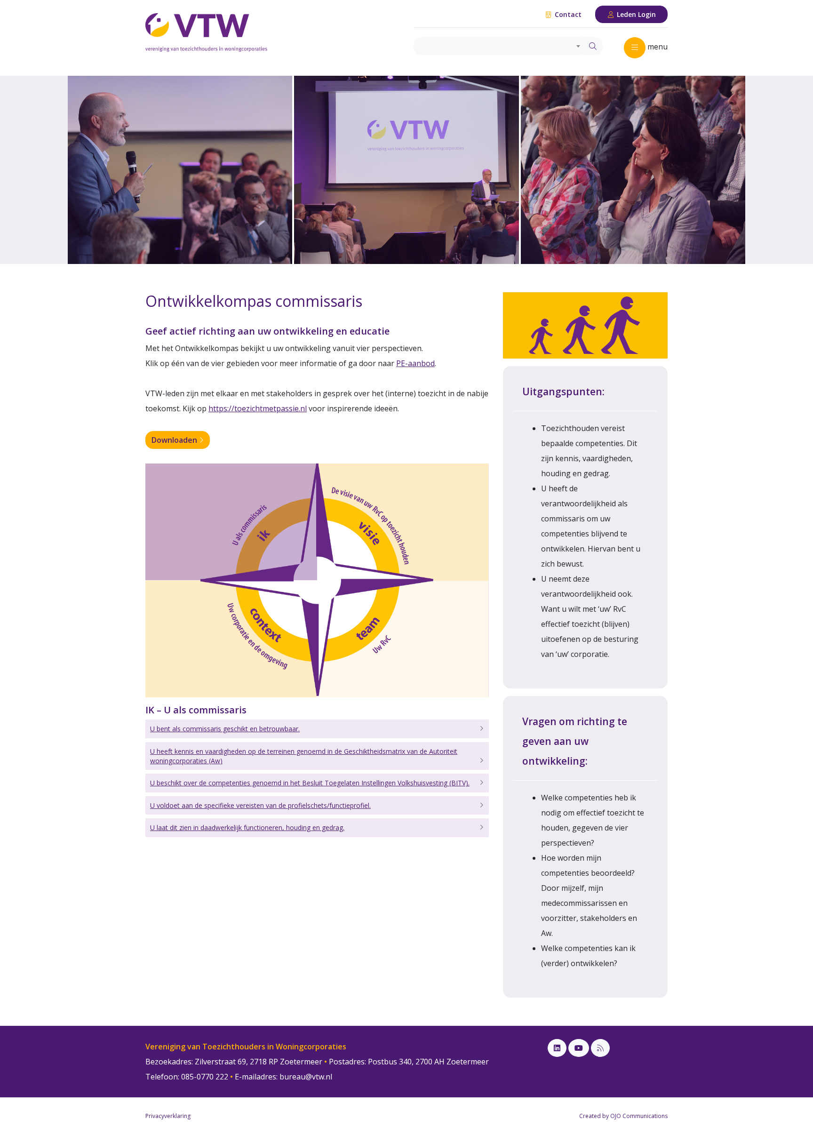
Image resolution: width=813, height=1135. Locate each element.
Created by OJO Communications (623, 1116)
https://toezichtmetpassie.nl (257, 408)
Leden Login (635, 14)
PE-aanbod (415, 363)
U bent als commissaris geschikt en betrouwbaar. (225, 728)
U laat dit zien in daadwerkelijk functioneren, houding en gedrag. (247, 827)
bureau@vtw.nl (305, 1076)
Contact (567, 14)
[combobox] (498, 46)
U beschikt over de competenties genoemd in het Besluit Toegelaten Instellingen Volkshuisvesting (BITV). (310, 782)
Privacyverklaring (168, 1116)
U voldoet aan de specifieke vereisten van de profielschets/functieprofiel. (260, 805)
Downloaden (175, 440)
